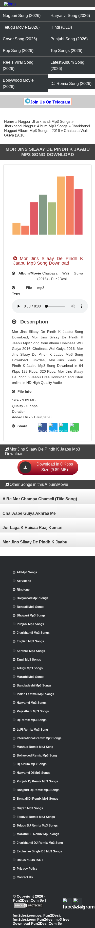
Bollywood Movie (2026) (18, 83)
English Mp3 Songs (30, 641)
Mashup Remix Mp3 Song (35, 747)
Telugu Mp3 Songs (30, 668)
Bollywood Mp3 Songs (32, 598)
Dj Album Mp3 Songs (32, 764)
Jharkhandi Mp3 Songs (33, 632)
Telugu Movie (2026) (21, 27)
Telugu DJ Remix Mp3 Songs (37, 825)
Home (9, 121)
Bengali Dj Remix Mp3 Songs (37, 798)
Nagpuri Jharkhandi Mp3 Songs (44, 121)
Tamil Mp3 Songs (29, 659)
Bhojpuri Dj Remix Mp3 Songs (38, 790)
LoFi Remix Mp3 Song (32, 729)
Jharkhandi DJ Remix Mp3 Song (40, 843)
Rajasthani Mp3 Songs (33, 711)
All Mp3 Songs (27, 572)
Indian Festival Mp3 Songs (35, 694)
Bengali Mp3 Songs (30, 607)
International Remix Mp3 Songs (39, 738)
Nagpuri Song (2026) (22, 15)
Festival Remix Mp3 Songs (36, 817)
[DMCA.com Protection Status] (28, 907)
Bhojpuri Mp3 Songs (31, 615)
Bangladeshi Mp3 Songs (34, 685)
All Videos (24, 581)
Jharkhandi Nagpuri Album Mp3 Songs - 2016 (47, 128)
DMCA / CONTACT (30, 860)
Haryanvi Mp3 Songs (32, 702)
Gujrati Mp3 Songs (30, 808)
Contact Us (25, 877)
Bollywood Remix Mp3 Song (37, 755)
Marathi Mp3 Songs (30, 677)
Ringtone (23, 589)
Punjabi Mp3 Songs (30, 624)
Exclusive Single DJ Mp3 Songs (39, 851)
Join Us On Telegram (50, 102)
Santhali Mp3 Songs (31, 651)
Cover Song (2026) (20, 39)
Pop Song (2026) (18, 50)
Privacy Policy (27, 868)
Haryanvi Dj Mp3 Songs (33, 773)
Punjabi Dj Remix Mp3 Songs (37, 781)
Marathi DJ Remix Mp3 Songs (38, 834)
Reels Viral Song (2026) (18, 65)
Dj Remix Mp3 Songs (32, 720)
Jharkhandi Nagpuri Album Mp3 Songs (36, 126)
